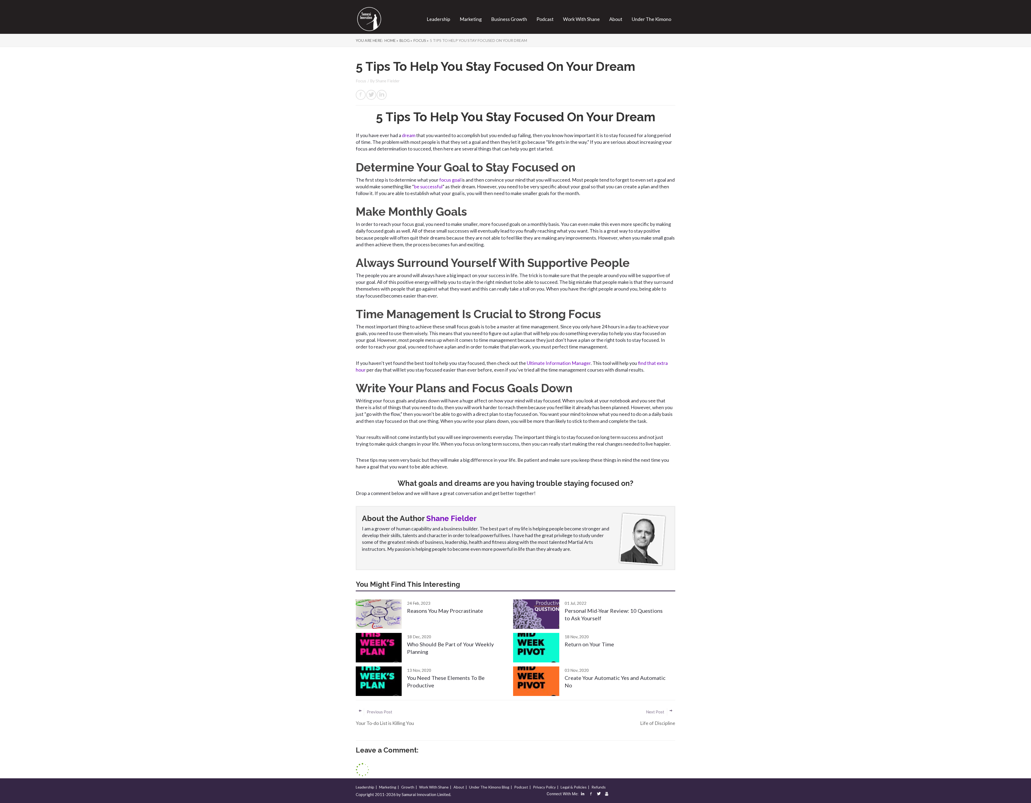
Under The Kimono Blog (489, 787)
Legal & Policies (574, 787)
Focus (361, 80)
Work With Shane (581, 19)
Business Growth (509, 19)
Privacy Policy (544, 787)
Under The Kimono (651, 19)
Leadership (438, 19)
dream (408, 135)
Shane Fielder (388, 80)
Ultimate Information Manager (559, 363)
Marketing (471, 19)
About (615, 19)
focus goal (450, 180)
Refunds (598, 787)
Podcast (545, 19)
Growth (407, 787)
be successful (428, 186)
